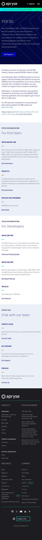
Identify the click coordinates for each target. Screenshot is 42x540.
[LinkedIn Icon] (25, 511)
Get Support (8, 54)
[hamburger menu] (38, 4)
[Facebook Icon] (29, 511)
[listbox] (23, 519)
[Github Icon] (12, 511)
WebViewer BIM (7, 107)
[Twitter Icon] (17, 511)
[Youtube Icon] (21, 511)
